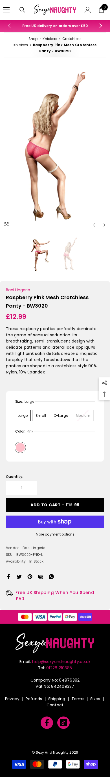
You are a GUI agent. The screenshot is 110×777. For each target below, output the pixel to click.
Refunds (34, 699)
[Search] (22, 9)
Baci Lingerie (18, 290)
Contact (55, 705)
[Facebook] (8, 576)
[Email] (40, 576)
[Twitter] (19, 576)
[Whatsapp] (51, 576)
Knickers (50, 38)
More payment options (55, 534)
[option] (55, 148)
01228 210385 (59, 668)
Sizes (95, 699)
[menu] (6, 9)
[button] (94, 225)
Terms (77, 699)
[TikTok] (63, 722)
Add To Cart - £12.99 (55, 505)
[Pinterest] (29, 576)
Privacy (12, 699)
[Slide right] (100, 26)
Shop (33, 38)
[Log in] (88, 10)
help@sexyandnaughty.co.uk (61, 661)
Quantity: (14, 476)
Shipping (56, 699)
